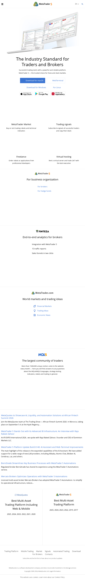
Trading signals (63, 124)
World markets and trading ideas (42, 299)
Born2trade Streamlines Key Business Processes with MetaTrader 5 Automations (38, 463)
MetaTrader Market (21, 124)
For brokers (42, 186)
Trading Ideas (42, 310)
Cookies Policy (60, 577)
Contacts (49, 554)
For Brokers (37, 554)
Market (39, 551)
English (75, 4)
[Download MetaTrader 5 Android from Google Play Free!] (42, 94)
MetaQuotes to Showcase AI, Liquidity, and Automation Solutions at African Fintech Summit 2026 (39, 416)
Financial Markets (44, 306)
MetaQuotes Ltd (43, 571)
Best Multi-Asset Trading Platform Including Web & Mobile (21, 504)
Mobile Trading (27, 551)
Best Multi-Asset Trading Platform (64, 502)
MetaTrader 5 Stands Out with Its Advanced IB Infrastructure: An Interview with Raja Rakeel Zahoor (40, 432)
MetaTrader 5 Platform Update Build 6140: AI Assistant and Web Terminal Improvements (42, 447)
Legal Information (55, 571)
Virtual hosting (63, 156)
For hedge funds (44, 191)
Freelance (21, 156)
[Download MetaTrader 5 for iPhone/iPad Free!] (26, 94)
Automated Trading (61, 551)
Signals (48, 551)
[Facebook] (39, 562)
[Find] (82, 4)
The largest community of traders (42, 360)
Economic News (43, 315)
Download (76, 551)
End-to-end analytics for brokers (42, 237)
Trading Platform (11, 551)
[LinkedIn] (42, 562)
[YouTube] (46, 562)
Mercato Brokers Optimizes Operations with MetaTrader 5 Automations (34, 476)
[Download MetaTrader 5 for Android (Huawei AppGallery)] (58, 94)
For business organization (42, 179)
